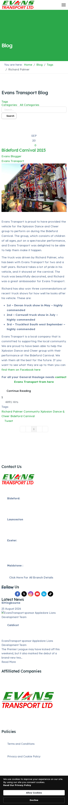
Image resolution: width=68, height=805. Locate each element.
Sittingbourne (10, 602)
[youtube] (37, 594)
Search (9, 115)
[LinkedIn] (44, 594)
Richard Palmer (12, 411)
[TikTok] (50, 594)
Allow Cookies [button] (34, 792)
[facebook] (17, 594)
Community (32, 411)
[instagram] (30, 594)
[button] (34, 124)
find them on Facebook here (20, 369)
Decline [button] (34, 800)
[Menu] (64, 5)
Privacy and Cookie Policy (23, 756)
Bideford (16, 416)
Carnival (29, 416)
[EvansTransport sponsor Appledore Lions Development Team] (34, 625)
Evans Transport (12, 161)
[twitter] (24, 594)
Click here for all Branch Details (30, 577)
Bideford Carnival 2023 (23, 150)
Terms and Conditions (20, 743)
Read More (8, 662)
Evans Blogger (11, 156)
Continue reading (19, 390)
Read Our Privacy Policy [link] (17, 785)
